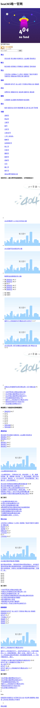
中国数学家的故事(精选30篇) (10, 513)
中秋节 (6, 150)
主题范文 (26, 76)
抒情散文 (20, 66)
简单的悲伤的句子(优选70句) (15, 401)
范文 (2, 70)
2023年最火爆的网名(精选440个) (16, 396)
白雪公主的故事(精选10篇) (10, 505)
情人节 (6, 146)
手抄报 (35, 108)
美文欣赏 (7, 58)
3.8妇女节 (7, 133)
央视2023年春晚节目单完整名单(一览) (16, 387)
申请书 (35, 74)
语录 (2, 80)
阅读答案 (20, 108)
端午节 (6, 170)
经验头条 (14, 76)
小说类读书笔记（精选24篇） (16, 489)
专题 (2, 111)
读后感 (21, 92)
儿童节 (6, 122)
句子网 (15, 697)
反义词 (31, 108)
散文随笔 (26, 100)
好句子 (13, 84)
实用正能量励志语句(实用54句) (11, 511)
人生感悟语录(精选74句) (9, 501)
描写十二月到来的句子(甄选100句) (15, 321)
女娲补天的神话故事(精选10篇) (11, 509)
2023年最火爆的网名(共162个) (15, 394)
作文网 (27, 697)
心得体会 (14, 74)
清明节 (6, 115)
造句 (15, 108)
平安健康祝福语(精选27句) (14, 398)
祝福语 (37, 84)
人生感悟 (26, 58)
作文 (2, 88)
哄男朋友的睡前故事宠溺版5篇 (17, 484)
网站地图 (4, 706)
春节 (5, 126)
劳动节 (6, 119)
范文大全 (4, 519)
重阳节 (6, 153)
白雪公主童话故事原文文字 (16, 488)
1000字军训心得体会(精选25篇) (16, 392)
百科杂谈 (33, 66)
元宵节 (6, 129)
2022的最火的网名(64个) (13, 403)
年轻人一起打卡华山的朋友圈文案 (18, 491)
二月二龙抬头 (8, 136)
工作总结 (7, 74)
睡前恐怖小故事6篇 (13, 486)
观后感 (32, 92)
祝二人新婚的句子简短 (13, 662)
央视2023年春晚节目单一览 (10, 593)
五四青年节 (8, 143)
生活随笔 (14, 100)
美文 (2, 54)
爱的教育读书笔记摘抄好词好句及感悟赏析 (15, 507)
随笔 (2, 96)
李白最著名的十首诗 (8, 599)
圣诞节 (6, 160)
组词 (5, 108)
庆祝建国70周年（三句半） (10, 515)
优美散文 (14, 66)
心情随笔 (7, 100)
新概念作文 (14, 92)
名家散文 (26, 66)
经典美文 (20, 58)
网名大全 (31, 84)
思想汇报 (20, 76)
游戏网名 (32, 697)
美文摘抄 (14, 58)
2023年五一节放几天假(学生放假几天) (13, 603)
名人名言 (19, 84)
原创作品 (4, 431)
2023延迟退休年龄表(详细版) (10, 597)
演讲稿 (25, 74)
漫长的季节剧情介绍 (11, 174)
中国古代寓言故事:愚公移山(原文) (18, 493)
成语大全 (11, 108)
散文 (2, 62)
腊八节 (6, 167)
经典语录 (7, 84)
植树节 (6, 139)
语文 (2, 104)
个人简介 (20, 74)
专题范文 (7, 76)
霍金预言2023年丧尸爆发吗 (10, 601)
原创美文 (33, 58)
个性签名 (25, 84)
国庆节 (6, 157)
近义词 (26, 108)
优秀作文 (7, 92)
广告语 (30, 74)
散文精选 (7, 66)
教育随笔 (20, 100)
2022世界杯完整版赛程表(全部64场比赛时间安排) (17, 595)
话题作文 (26, 92)
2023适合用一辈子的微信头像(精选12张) (17, 345)
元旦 (5, 164)
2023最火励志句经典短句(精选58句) (18, 660)
